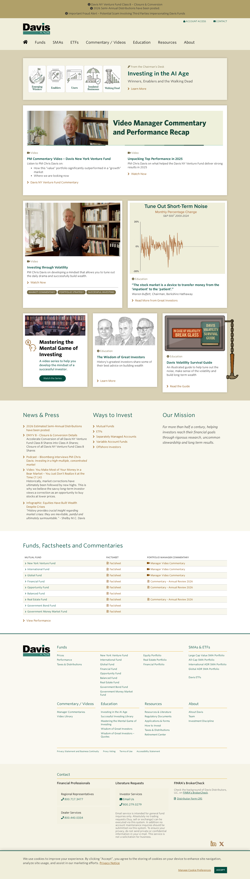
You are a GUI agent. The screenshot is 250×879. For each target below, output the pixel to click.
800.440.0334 (73, 817)
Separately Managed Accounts (116, 436)
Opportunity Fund (38, 587)
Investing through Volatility (47, 267)
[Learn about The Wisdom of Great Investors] (125, 330)
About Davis (196, 712)
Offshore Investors (108, 447)
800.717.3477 (73, 799)
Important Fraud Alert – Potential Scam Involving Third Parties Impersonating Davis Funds (127, 13)
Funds (62, 647)
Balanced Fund (36, 593)
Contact (221, 21)
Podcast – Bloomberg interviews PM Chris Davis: (56, 460)
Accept (220, 870)
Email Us (128, 799)
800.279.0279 (132, 804)
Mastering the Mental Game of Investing (118, 723)
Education (109, 704)
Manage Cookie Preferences (194, 870)
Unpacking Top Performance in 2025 (155, 159)
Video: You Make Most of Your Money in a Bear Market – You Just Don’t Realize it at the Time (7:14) (55, 473)
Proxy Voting (109, 751)
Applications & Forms (157, 721)
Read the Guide (180, 386)
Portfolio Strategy (71, 292)
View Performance (38, 620)
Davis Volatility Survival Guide (189, 362)
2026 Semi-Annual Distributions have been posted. (127, 8)
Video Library (65, 716)
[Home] (25, 42)
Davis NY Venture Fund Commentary (54, 182)
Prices (60, 655)
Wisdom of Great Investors (116, 728)
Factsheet (115, 563)
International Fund (38, 569)
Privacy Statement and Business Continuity (78, 751)
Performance (64, 659)
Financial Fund (36, 581)
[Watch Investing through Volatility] (72, 229)
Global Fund (34, 575)
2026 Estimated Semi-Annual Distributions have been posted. (54, 428)
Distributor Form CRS (189, 798)
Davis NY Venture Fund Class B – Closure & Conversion (126, 4)
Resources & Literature (158, 712)
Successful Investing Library (117, 716)
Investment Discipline (201, 721)
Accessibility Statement (148, 751)
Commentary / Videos (75, 704)
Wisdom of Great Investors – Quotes (117, 735)
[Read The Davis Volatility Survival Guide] (195, 333)
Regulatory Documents (158, 716)
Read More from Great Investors (156, 300)
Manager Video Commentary (168, 563)
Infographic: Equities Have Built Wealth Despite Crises (51, 504)
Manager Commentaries (71, 712)
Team (192, 716)
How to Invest (153, 725)
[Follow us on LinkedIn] (213, 844)
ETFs (99, 431)
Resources (153, 704)
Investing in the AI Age (158, 73)
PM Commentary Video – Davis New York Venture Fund (69, 159)
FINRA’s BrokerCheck (195, 792)
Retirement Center (155, 734)
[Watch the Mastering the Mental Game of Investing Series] (55, 325)
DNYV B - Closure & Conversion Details (51, 435)
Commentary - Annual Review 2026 (172, 581)
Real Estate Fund (37, 599)
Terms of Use (126, 751)
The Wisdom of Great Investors (121, 357)
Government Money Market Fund (47, 611)
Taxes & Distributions (69, 664)
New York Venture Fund (41, 563)
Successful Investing (101, 292)
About (194, 704)
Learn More (138, 88)
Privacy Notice (110, 863)
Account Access (195, 21)
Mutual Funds (105, 426)
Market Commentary (42, 292)
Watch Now (139, 174)
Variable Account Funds (111, 441)
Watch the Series (52, 378)
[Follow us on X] (221, 844)
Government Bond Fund (41, 605)
